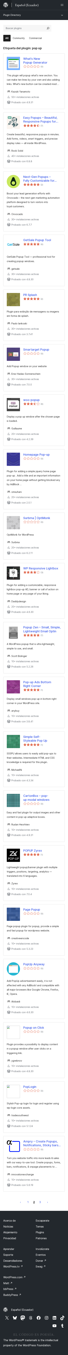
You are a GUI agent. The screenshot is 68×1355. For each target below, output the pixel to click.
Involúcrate (42, 1249)
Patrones (41, 1238)
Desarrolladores (12, 1260)
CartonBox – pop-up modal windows (36, 797)
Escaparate (42, 1220)
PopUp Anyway (34, 964)
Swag (41, 1266)
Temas (40, 1226)
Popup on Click (33, 1027)
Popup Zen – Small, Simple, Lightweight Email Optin (42, 629)
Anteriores (20, 1202)
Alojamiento (10, 1232)
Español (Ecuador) (22, 1309)
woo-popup (31, 400)
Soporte (8, 1254)
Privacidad (9, 1238)
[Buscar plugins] (48, 28)
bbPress (10, 1289)
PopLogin (29, 1086)
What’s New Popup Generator (35, 60)
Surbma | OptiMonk (36, 518)
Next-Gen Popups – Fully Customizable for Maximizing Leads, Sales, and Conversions (40, 179)
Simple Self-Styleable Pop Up (35, 738)
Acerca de (9, 1220)
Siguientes (47, 1202)
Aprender (8, 1249)
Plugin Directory (12, 15)
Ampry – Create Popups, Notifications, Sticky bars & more (42, 1143)
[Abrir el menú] (62, 5)
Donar (41, 1260)
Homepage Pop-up (36, 454)
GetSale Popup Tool (37, 240)
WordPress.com (14, 1277)
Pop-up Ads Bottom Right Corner (37, 684)
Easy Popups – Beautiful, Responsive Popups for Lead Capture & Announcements (40, 120)
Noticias (8, 1226)
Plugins (40, 1232)
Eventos (41, 1254)
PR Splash (30, 295)
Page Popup (31, 909)
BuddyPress (12, 1295)
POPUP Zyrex (32, 850)
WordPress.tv (13, 1266)
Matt (8, 1283)
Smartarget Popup (36, 349)
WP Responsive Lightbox (40, 568)
